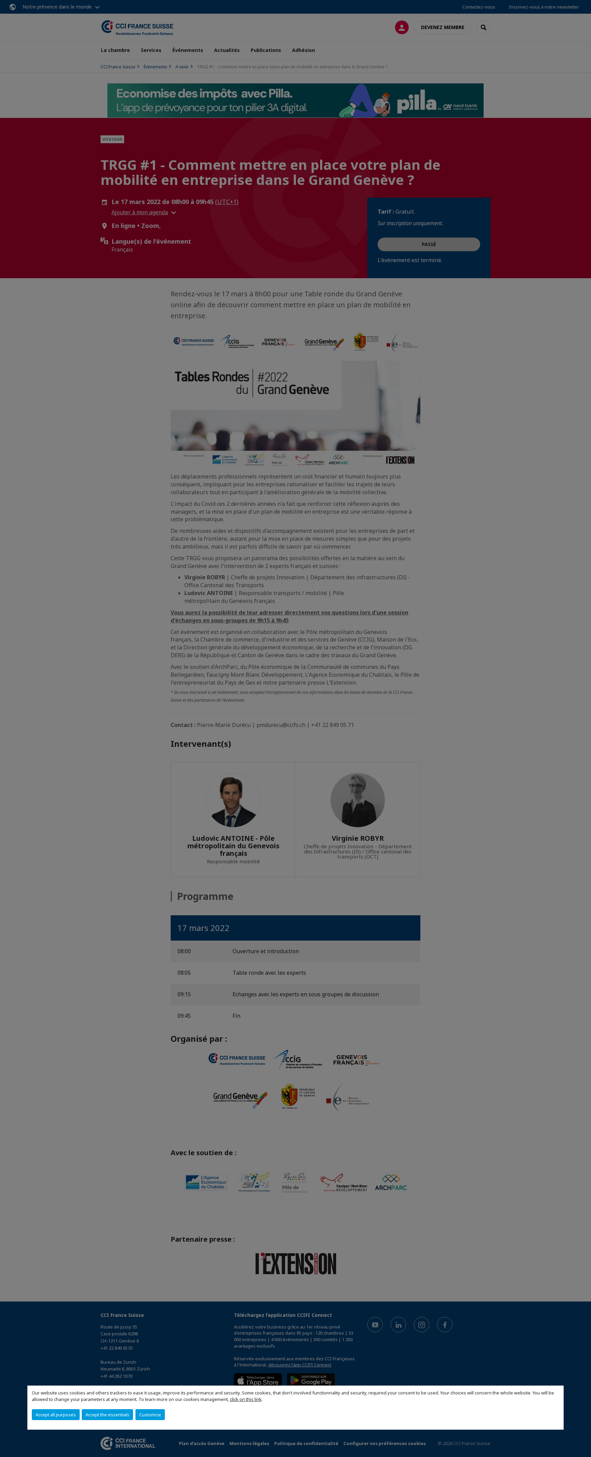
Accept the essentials (107, 1415)
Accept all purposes (56, 1415)
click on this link (246, 1399)
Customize (150, 1415)
